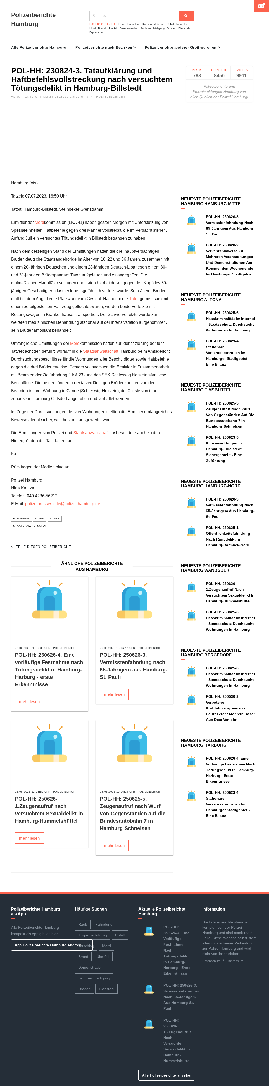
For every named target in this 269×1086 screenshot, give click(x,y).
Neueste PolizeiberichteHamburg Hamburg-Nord (211, 483)
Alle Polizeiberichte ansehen (168, 1075)
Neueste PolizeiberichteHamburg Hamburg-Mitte (211, 201)
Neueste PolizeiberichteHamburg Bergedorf (211, 652)
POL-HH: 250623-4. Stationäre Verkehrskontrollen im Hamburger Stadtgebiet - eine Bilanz (228, 352)
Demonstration (129, 28)
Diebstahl (184, 28)
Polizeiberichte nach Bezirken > (105, 47)
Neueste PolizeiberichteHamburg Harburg (211, 742)
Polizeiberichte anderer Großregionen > (182, 47)
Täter (134, 298)
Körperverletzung (153, 24)
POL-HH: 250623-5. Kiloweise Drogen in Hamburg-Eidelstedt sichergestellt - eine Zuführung (224, 449)
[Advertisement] (92, 142)
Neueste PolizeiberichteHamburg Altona (211, 297)
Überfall (112, 28)
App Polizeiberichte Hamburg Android (48, 945)
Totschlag (182, 24)
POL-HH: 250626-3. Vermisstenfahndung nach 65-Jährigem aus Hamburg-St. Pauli (182, 997)
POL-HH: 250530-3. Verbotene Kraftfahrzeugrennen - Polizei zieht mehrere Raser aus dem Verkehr (230, 708)
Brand (102, 28)
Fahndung (133, 24)
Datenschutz (211, 961)
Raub (121, 24)
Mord (92, 28)
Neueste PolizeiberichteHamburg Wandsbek (211, 568)
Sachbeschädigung (152, 28)
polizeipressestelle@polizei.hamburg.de (62, 504)
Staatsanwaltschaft (100, 351)
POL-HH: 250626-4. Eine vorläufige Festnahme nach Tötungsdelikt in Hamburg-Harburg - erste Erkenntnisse (49, 669)
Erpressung (96, 32)
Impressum (235, 961)
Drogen (171, 28)
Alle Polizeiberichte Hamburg (38, 47)
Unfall (170, 24)
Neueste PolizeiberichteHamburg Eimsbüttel (211, 387)
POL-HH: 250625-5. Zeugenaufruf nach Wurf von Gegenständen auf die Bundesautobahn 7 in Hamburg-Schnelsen (132, 813)
